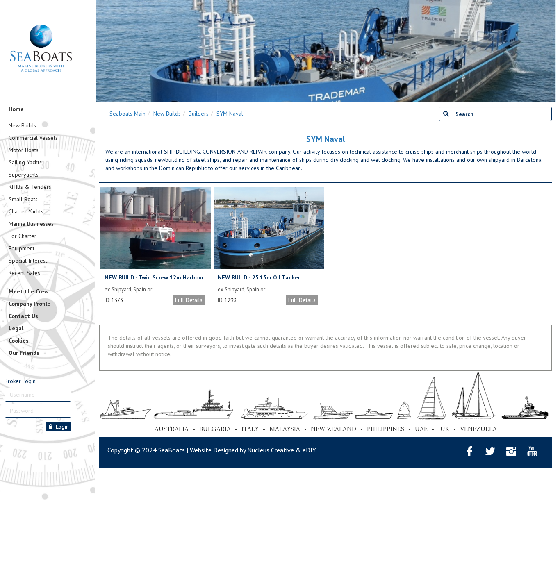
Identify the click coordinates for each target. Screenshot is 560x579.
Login (60, 426)
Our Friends (24, 352)
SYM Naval (229, 113)
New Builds (22, 125)
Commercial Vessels (33, 137)
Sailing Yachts (25, 162)
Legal (16, 328)
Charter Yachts (26, 211)
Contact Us (23, 316)
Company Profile (29, 303)
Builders (199, 113)
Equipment (21, 248)
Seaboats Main (127, 113)
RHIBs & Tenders (30, 187)
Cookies (19, 340)
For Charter (22, 236)
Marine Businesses (31, 223)
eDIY (309, 450)
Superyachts (24, 174)
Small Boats (23, 199)
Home (16, 109)
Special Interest (28, 260)
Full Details (189, 300)
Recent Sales (24, 273)
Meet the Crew (28, 291)
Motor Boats (24, 150)
